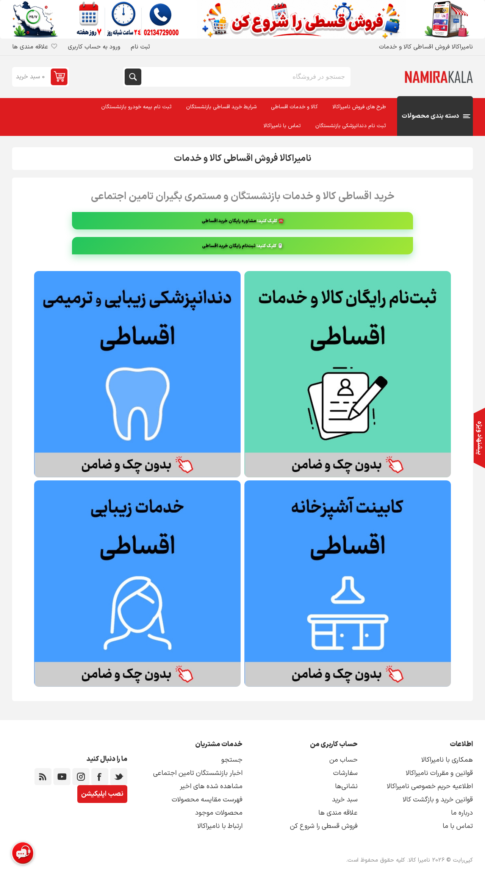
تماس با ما (458, 826)
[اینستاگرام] (80, 776)
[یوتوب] (61, 776)
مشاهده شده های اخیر (211, 786)
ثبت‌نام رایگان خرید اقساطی (228, 246)
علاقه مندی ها (338, 813)
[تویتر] (118, 776)
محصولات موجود (218, 813)
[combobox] (245, 77)
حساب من (343, 760)
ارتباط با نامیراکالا (219, 826)
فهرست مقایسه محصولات (207, 800)
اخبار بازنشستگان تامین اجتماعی (197, 773)
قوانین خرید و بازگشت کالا (438, 800)
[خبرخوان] (43, 776)
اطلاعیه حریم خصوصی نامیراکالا (430, 786)
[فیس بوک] (99, 776)
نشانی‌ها (346, 786)
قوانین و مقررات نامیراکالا (439, 773)
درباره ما (462, 813)
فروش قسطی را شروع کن (324, 826)
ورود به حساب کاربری (94, 46)
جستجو (133, 77)
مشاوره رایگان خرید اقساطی (229, 221)
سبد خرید (345, 800)
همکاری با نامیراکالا (447, 760)
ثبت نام (140, 46)
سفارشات (345, 773)
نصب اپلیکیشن (102, 794)
